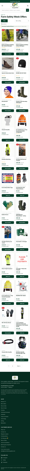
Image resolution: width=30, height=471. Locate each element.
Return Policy (4, 440)
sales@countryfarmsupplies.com (8, 451)
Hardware (3, 414)
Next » (19, 366)
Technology (3, 418)
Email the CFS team (10, 26)
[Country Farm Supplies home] (15, 6)
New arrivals (3, 405)
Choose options (8, 53)
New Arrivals (3, 408)
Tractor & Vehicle (4, 416)
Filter (4, 20)
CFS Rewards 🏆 (4, 438)
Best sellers (3, 403)
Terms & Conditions (5, 442)
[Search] (27, 10)
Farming (2, 410)
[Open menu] (2, 5)
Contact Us (3, 431)
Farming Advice (4, 436)
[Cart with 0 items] (27, 5)
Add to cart (8, 140)
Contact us (3, 446)
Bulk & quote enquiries (6, 444)
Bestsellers (3, 423)
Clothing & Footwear (5, 412)
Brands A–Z (3, 401)
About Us (3, 429)
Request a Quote (4, 434)
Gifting (2, 420)
